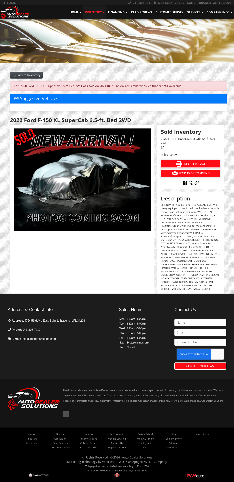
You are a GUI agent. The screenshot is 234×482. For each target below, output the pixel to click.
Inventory (94, 12)
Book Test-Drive (88, 447)
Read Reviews (141, 12)
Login (11, 3)
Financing (116, 12)
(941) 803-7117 (141, 3)
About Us (32, 438)
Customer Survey (170, 12)
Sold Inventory (174, 438)
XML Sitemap (174, 447)
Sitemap (173, 443)
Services (194, 12)
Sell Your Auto (116, 434)
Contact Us (117, 443)
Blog (173, 434)
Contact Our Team (200, 366)
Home (74, 12)
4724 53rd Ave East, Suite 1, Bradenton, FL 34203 (193, 3)
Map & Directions (117, 447)
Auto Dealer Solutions (137, 457)
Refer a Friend (145, 434)
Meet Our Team (145, 438)
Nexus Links (202, 434)
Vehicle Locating (117, 438)
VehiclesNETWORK (114, 462)
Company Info (218, 12)
